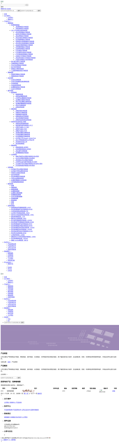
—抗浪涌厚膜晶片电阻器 (22, 39)
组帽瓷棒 (14, 187)
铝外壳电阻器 (15, 174)
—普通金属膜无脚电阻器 (22, 132)
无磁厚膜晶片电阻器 (17, 63)
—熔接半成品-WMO (21, 129)
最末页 (40, 393)
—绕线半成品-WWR (21, 131)
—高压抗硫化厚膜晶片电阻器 (24, 37)
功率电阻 (10, 167)
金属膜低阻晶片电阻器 (18, 87)
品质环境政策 (12, 249)
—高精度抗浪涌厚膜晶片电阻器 (24, 41)
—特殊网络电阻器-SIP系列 (23, 149)
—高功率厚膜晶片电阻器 (22, 32)
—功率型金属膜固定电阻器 (23, 98)
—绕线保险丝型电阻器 (22, 116)
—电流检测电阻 (19, 143)
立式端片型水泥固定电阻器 (19, 169)
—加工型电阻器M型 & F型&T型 (24, 140)
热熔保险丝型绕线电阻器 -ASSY (21, 207)
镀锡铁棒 (14, 200)
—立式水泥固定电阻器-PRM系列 (25, 158)
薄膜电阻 (10, 72)
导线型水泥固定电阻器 (18, 173)
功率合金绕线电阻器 (17, 178)
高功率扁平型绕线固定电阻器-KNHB (22, 222)
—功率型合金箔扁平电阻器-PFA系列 (26, 162)
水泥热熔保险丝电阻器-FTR (19, 211)
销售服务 (10, 253)
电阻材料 (10, 183)
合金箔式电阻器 (16, 79)
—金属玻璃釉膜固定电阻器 (23, 103)
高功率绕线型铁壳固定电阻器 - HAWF (22, 227)
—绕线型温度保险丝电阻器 (23, 120)
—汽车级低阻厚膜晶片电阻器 (24, 54)
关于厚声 (7, 16)
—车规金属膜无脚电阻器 (22, 134)
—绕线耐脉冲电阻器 (21, 114)
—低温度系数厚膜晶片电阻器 (24, 45)
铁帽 (12, 202)
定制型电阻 (11, 205)
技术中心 (7, 242)
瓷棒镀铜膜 (14, 198)
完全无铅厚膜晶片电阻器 (18, 65)
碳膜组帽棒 (14, 189)
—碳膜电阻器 (19, 94)
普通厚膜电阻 (15, 25)
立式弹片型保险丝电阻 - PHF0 (20, 213)
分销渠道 (10, 255)
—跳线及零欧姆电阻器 (22, 123)
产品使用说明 (12, 244)
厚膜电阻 (10, 23)
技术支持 (10, 256)
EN (9, 320)
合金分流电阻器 (16, 89)
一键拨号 (5, 439)
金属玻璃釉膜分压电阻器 (18, 180)
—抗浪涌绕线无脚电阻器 (22, 136)
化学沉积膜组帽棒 (16, 196)
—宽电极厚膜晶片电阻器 (22, 47)
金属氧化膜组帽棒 (16, 193)
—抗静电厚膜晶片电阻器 (22, 48)
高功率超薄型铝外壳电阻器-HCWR (22, 231)
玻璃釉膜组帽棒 (16, 194)
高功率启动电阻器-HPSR (18, 233)
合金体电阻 (14, 83)
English (9, 8)
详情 (113, 391)
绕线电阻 (14, 109)
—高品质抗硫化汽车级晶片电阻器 (25, 58)
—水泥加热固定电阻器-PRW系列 (25, 165)
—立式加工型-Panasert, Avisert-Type (25, 138)
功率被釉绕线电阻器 (17, 182)
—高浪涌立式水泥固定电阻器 (24, 160)
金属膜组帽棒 (15, 191)
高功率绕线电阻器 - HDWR (19, 238)
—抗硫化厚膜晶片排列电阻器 (24, 59)
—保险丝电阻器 (19, 107)
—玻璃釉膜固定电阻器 (22, 152)
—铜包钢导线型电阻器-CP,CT (24, 125)
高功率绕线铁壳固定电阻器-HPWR (21, 225)
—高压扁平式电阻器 (21, 151)
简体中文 (3, 8)
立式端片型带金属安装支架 (19, 171)
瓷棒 (12, 185)
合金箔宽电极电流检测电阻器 (20, 81)
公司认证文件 (12, 247)
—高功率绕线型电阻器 (22, 118)
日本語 (10, 270)
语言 (7, 317)
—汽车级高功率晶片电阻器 (23, 52)
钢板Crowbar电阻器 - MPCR (19, 240)
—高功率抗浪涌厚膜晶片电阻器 (24, 43)
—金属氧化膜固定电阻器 (22, 99)
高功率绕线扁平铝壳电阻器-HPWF (21, 224)
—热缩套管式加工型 (21, 141)
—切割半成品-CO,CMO (22, 127)
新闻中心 (10, 19)
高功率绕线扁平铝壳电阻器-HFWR (21, 209)
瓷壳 (12, 204)
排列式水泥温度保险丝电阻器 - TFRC (22, 215)
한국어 (10, 268)
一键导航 (13, 439)
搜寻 (19, 10)
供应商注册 (11, 260)
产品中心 (7, 21)
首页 (5, 14)
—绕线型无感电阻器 (21, 112)
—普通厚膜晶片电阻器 (22, 26)
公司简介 (10, 17)
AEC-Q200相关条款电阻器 (19, 30)
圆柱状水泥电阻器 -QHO (18, 218)
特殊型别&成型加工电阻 (18, 121)
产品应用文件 (12, 246)
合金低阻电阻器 (16, 85)
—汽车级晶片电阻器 (21, 50)
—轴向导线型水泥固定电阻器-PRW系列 (27, 156)
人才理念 (10, 258)
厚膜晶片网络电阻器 (17, 68)
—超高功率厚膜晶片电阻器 (23, 34)
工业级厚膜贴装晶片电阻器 (19, 70)
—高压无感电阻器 (20, 105)
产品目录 (19, 402)
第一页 (26, 393)
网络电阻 (14, 145)
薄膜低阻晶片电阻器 (17, 76)
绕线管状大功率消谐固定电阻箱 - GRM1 (23, 236)
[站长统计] (48, 438)
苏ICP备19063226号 (40, 438)
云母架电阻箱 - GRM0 (18, 235)
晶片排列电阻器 (16, 67)
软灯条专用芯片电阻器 (18, 61)
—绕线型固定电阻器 (21, 110)
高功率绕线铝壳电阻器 (18, 176)
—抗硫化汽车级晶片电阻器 (23, 56)
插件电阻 (10, 90)
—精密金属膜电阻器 (21, 96)
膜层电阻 (14, 92)
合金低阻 (10, 78)
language (8, 262)
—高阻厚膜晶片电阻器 (22, 28)
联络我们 (7, 251)
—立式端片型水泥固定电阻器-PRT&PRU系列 (28, 163)
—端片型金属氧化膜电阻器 (23, 101)
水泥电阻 (14, 154)
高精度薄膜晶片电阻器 (18, 74)
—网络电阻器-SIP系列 (21, 147)
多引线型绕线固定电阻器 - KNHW (21, 220)
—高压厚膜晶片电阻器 (22, 36)
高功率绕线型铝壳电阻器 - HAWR (21, 229)
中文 (9, 319)
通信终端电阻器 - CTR (18, 216)
